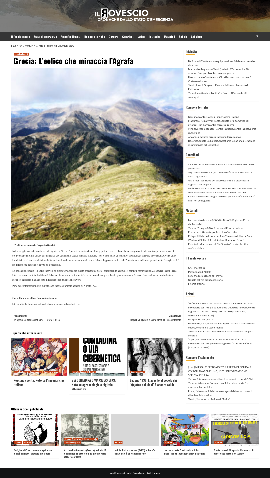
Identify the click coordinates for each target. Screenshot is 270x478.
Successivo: (155, 318)
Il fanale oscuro (20, 37)
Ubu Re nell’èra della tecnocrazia (205, 279)
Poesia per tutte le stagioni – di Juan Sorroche (212, 232)
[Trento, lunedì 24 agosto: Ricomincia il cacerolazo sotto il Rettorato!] (235, 430)
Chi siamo (196, 37)
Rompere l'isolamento (200, 357)
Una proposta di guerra (200, 319)
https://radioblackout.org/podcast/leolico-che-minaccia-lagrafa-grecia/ (46, 304)
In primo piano (35, 372)
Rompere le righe (94, 37)
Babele (183, 37)
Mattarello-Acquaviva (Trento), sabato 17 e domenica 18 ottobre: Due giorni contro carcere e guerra (85, 453)
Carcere (113, 37)
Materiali (169, 37)
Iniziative (154, 37)
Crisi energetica (196, 267)
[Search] (257, 36)
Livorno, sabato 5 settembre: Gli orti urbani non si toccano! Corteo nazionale (184, 451)
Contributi (128, 37)
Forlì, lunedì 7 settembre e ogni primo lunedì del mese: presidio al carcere (33, 451)
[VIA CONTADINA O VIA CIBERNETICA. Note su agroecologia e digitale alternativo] (97, 357)
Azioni (141, 37)
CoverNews (139, 472)
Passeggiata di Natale (199, 271)
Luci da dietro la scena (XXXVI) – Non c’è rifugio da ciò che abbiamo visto (134, 451)
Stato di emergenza (45, 37)
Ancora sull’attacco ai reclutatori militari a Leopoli (214, 136)
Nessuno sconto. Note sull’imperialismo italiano (39, 382)
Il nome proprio (196, 283)
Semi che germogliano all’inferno (205, 275)
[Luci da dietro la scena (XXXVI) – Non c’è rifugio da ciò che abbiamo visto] (135, 430)
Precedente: (37, 318)
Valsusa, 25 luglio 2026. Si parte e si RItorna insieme (215, 227)
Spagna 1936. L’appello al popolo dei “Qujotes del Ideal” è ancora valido (153, 382)
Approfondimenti (70, 37)
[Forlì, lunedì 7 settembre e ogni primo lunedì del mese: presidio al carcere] (35, 430)
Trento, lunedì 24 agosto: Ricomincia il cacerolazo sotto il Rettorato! (233, 451)
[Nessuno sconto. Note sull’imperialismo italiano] (39, 357)
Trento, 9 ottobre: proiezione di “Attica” (209, 399)
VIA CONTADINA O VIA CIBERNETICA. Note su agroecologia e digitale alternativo (94, 384)
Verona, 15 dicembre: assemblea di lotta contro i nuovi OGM (220, 379)
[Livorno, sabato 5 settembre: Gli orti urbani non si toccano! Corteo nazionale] (185, 430)
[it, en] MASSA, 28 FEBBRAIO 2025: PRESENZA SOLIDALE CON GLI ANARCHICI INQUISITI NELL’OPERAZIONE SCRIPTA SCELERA (219, 371)
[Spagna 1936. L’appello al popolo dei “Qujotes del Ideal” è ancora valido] (155, 357)
